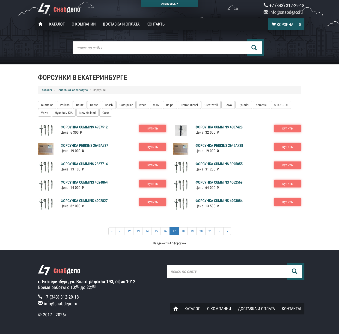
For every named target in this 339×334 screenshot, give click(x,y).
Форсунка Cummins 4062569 (219, 182)
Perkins (64, 105)
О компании (84, 24)
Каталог (57, 24)
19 (192, 231)
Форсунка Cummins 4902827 (84, 201)
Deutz (79, 105)
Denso (94, 105)
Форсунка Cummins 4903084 (219, 201)
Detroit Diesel (189, 105)
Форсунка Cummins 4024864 (84, 182)
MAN (156, 105)
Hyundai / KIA (64, 113)
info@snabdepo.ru (285, 12)
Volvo (44, 113)
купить (152, 128)
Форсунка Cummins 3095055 (219, 164)
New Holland (87, 113)
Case (105, 113)
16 (165, 231)
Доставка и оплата (121, 24)
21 (210, 231)
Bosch (109, 105)
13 (138, 231)
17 (174, 231)
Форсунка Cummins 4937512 (84, 127)
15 (156, 231)
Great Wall (211, 105)
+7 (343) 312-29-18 (286, 5)
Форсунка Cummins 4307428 (219, 127)
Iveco (142, 105)
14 (147, 231)
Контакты (156, 24)
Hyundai (243, 105)
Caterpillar (126, 105)
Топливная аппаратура (72, 90)
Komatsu (261, 105)
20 (201, 231)
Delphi (170, 105)
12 (129, 231)
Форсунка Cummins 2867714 (84, 164)
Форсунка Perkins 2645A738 (219, 145)
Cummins (47, 105)
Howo (228, 105)
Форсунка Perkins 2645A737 (84, 145)
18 (183, 231)
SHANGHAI (281, 105)
